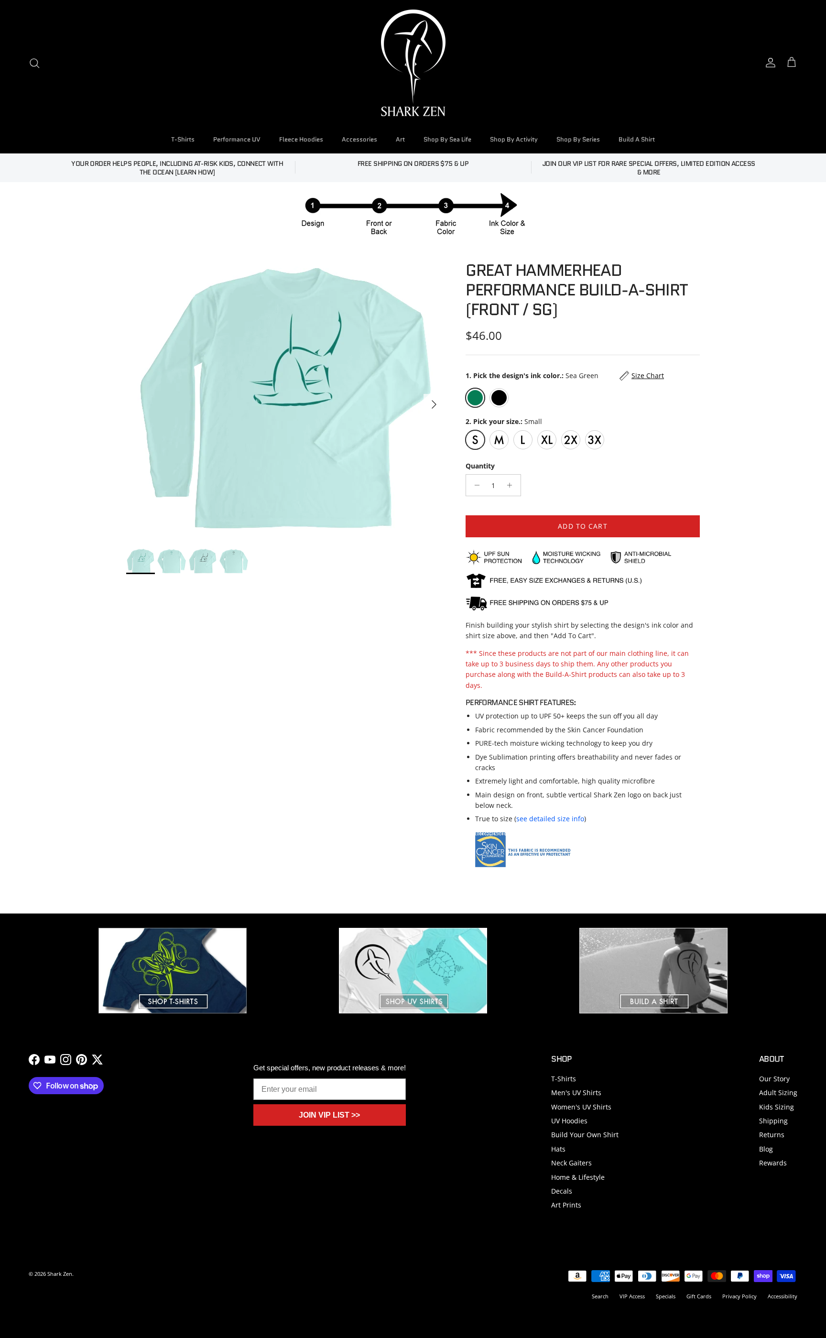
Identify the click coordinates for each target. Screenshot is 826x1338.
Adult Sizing (778, 1092)
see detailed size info (550, 818)
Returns (771, 1134)
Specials (665, 1296)
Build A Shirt (637, 139)
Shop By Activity (514, 139)
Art (400, 139)
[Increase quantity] (512, 485)
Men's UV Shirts (576, 1092)
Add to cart (582, 526)
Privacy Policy (739, 1296)
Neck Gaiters (571, 1162)
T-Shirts (183, 139)
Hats (558, 1148)
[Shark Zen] (413, 63)
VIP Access (632, 1296)
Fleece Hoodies (301, 139)
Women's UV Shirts (581, 1106)
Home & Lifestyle (578, 1177)
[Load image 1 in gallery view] (285, 400)
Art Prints (566, 1204)
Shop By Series (578, 139)
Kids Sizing (776, 1106)
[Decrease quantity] (474, 485)
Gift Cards (698, 1296)
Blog (766, 1148)
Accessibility (782, 1296)
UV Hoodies (569, 1120)
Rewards (773, 1162)
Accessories (359, 139)
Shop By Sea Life (447, 139)
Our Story (774, 1078)
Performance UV (237, 139)
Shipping (773, 1120)
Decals (561, 1191)
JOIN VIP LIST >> (329, 1115)
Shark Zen (59, 1273)
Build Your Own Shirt (585, 1134)
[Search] (34, 63)
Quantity (480, 465)
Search (600, 1296)
